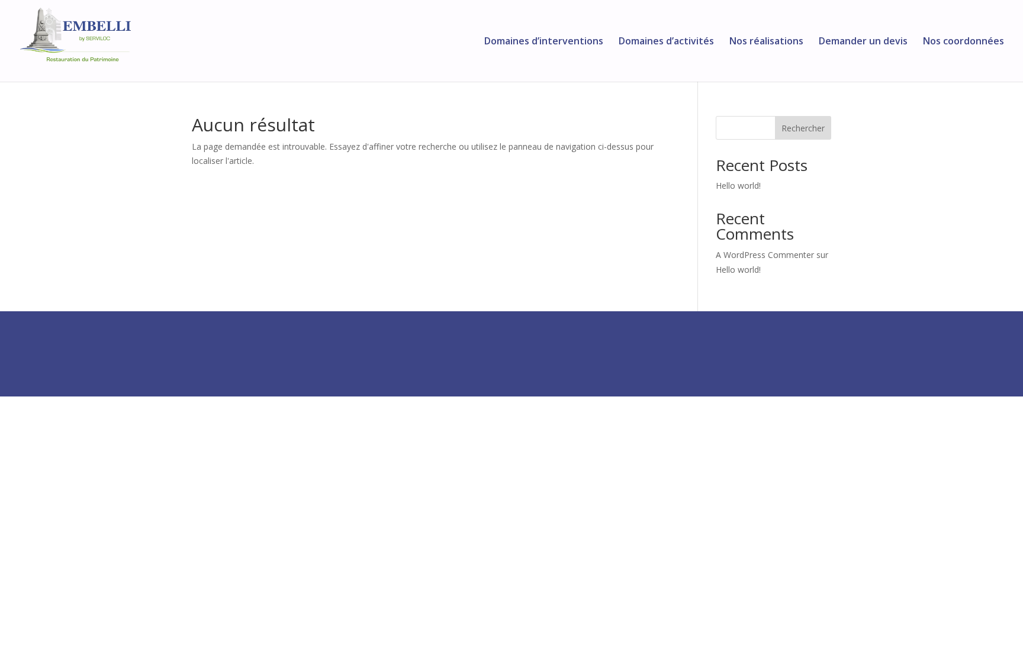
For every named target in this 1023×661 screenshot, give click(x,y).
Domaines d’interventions (543, 42)
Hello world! (738, 185)
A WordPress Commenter (765, 254)
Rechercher (803, 128)
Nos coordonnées (963, 42)
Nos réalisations (766, 42)
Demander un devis (863, 42)
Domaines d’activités (666, 42)
